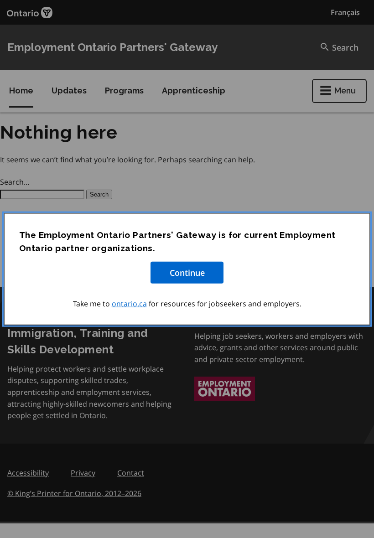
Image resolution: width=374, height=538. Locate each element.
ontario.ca (129, 304)
